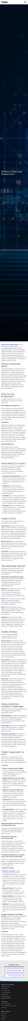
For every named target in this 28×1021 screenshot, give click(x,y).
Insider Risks (5, 725)
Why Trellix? (4, 1013)
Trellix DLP (4, 765)
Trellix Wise (4, 1007)
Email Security (4, 994)
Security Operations (6, 996)
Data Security (4, 988)
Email (3, 599)
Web (2, 607)
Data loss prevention (7, 344)
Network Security (5, 990)
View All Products (5, 998)
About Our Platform (6, 1003)
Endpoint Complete (8, 871)
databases (8, 845)
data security (14, 346)
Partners (3, 1019)
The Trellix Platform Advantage (8, 1005)
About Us (3, 1015)
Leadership (4, 1017)
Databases (4, 617)
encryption (15, 653)
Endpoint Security (5, 986)
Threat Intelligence (6, 992)
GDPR (3, 428)
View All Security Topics (15, 975)
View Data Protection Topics (14, 970)
